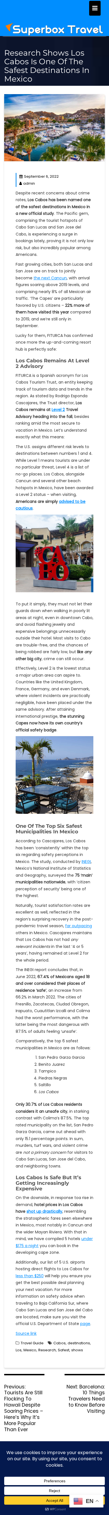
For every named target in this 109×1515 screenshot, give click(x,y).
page (85, 1323)
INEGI (86, 861)
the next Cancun (50, 278)
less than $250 (30, 1276)
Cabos (59, 1343)
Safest (63, 1350)
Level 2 (58, 409)
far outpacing (78, 926)
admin (29, 183)
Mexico (29, 1350)
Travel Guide (32, 1343)
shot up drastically (44, 1211)
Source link (26, 1333)
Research (47, 1350)
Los (19, 1350)
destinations (79, 1343)
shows (77, 1350)
